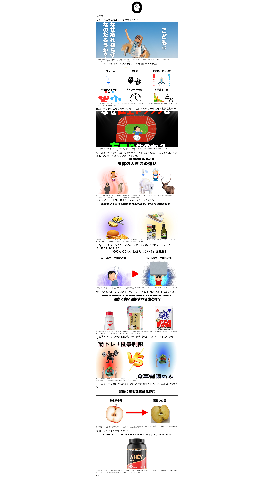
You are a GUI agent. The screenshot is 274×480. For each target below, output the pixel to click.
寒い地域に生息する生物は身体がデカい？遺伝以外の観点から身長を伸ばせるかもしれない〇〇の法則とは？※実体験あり (136, 154)
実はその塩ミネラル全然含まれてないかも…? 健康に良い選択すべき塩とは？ (136, 292)
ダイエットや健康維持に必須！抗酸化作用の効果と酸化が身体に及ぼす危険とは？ (136, 385)
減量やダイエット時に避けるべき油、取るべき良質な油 (125, 200)
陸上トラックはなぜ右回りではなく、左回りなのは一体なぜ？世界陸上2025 (136, 108)
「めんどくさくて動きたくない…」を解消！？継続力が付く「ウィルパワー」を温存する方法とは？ (136, 246)
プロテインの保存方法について (112, 431)
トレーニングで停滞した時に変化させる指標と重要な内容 (126, 64)
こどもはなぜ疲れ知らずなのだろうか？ (117, 19)
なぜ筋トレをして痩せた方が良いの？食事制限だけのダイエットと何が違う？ (134, 338)
